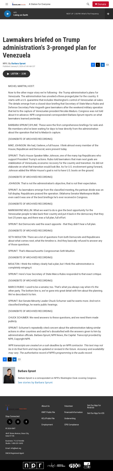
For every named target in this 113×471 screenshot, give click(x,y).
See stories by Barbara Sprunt (35, 382)
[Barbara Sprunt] (9, 375)
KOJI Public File (48, 418)
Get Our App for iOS (95, 413)
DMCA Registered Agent (15, 453)
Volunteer (68, 406)
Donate (102, 4)
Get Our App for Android (94, 406)
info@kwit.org (16, 448)
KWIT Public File (48, 412)
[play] (7, 13)
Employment (47, 425)
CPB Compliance (71, 425)
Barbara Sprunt (18, 63)
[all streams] (109, 13)
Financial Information (73, 412)
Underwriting (70, 418)
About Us (46, 406)
